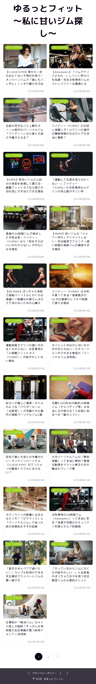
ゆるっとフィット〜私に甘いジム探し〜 (48, 21)
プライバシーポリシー (44, 673)
